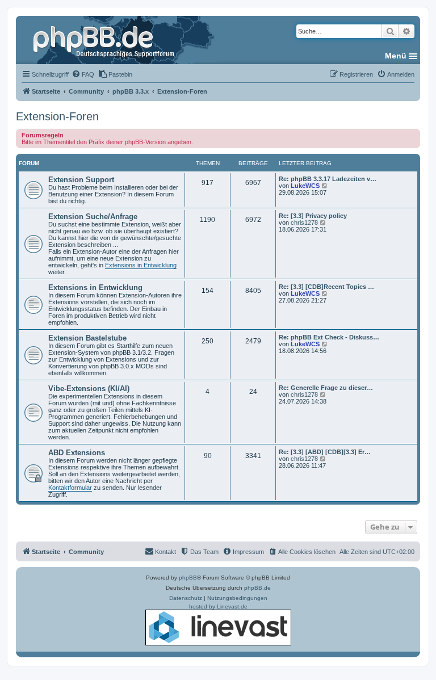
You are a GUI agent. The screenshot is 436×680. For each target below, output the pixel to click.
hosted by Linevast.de (218, 606)
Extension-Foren (57, 116)
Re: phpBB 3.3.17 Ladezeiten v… (327, 178)
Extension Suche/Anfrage (92, 216)
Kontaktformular (70, 487)
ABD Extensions (76, 452)
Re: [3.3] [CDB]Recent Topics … (326, 286)
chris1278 (304, 222)
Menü (395, 55)
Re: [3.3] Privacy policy (313, 215)
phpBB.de (257, 588)
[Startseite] (105, 40)
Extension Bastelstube (87, 338)
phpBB (188, 577)
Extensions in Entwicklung (141, 265)
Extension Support (81, 179)
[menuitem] (83, 74)
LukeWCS (305, 185)
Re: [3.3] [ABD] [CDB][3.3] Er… (325, 451)
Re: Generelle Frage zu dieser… (326, 387)
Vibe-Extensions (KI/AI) (88, 388)
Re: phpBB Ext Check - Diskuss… (329, 337)
